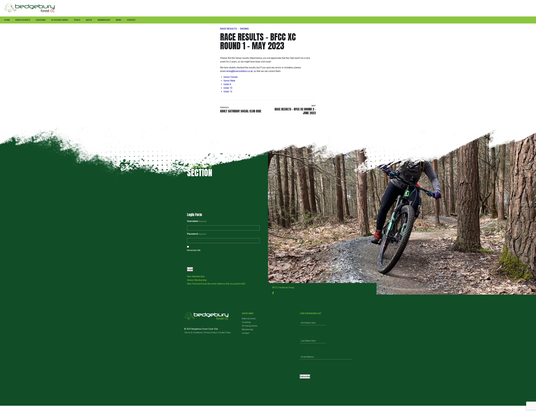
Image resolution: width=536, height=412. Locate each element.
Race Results (228, 28)
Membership (104, 20)
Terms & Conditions (193, 332)
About (89, 20)
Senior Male (229, 80)
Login (190, 269)
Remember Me (193, 250)
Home (7, 20)
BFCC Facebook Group (283, 287)
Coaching (41, 20)
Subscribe (305, 376)
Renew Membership (197, 280)
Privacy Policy (210, 332)
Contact (131, 20)
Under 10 (227, 88)
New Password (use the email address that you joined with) (216, 283)
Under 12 (227, 91)
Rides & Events (22, 20)
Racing (244, 28)
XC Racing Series (59, 20)
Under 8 (227, 84)
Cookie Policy (224, 332)
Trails (77, 20)
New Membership (195, 276)
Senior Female (230, 77)
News (118, 20)
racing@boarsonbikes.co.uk (239, 71)
